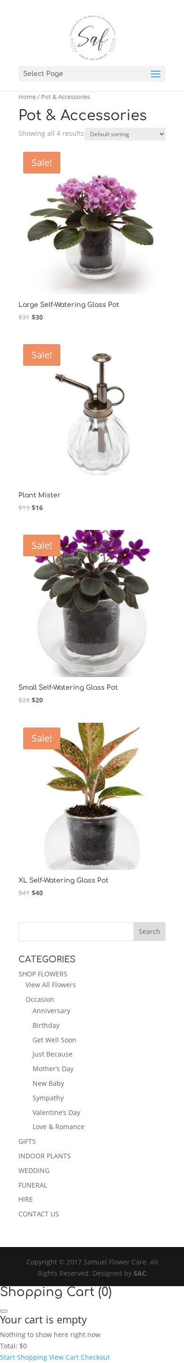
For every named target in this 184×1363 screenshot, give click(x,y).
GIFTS (27, 1141)
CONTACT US (38, 1213)
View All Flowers (50, 984)
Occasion (39, 999)
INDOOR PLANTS (44, 1155)
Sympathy (48, 1097)
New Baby (48, 1083)
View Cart (64, 1357)
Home (27, 96)
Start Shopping (23, 1357)
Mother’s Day (53, 1068)
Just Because (53, 1053)
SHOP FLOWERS (42, 973)
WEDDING (34, 1170)
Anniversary (51, 1010)
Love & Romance (58, 1126)
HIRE (25, 1199)
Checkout (95, 1357)
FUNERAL (32, 1185)
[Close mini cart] (4, 1311)
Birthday (46, 1025)
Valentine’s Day (56, 1112)
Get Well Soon (54, 1039)
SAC (140, 1273)
